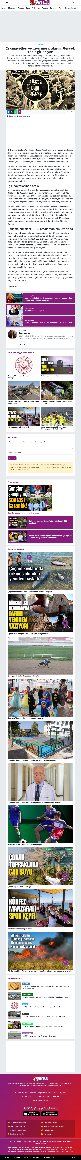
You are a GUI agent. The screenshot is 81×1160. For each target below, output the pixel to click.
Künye (69, 1141)
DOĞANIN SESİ (27, 994)
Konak (13, 1152)
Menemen (28, 1152)
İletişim (37, 1143)
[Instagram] (35, 1108)
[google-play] (49, 1113)
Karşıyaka (54, 1149)
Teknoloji (36, 8)
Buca (61, 1147)
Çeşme (67, 1147)
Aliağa (14, 1147)
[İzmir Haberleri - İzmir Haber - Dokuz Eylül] (39, 2)
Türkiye (53, 8)
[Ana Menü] (7, 3)
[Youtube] (42, 1108)
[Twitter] (24, 344)
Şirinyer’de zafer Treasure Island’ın (39, 1036)
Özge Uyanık (12, 116)
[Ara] (73, 2)
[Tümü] (72, 978)
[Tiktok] (46, 1108)
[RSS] (56, 1108)
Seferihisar (51, 1152)
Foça (14, 1149)
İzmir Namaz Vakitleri (18, 1126)
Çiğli (71, 1147)
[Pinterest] (31, 1108)
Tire (62, 1152)
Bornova (56, 1147)
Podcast (44, 1143)
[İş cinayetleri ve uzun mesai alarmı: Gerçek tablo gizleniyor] (40, 90)
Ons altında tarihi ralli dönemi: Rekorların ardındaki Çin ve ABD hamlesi (46, 987)
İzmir (3, 8)
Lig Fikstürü (44, 1141)
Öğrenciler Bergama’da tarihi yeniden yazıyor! (43, 1026)
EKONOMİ (26, 983)
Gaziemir (20, 1149)
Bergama (42, 1147)
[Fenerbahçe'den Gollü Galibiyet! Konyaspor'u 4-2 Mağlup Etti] (57, 416)
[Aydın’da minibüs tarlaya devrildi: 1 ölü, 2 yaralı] (57, 390)
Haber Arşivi (48, 1134)
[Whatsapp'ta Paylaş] (15, 112)
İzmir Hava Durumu (50, 1122)
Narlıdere (36, 1152)
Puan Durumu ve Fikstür (18, 1130)
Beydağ (49, 1147)
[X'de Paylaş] (12, 112)
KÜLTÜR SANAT (27, 1023)
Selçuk (58, 1152)
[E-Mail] (20, 344)
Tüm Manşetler (49, 1130)
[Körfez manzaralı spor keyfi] (24, 416)
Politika (21, 8)
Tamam (73, 1157)
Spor (28, 8)
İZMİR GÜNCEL (27, 1033)
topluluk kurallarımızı (28, 465)
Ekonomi (11, 8)
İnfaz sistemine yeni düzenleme (53, 376)
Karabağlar (37, 1149)
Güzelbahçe (28, 1149)
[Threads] (49, 1108)
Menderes (20, 1152)
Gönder (12, 458)
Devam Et (21, 341)
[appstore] (31, 1113)
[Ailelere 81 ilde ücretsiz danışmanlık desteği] (24, 365)
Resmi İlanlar (70, 8)
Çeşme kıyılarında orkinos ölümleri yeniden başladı (45, 997)
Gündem (25, 1014)
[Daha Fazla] (19, 112)
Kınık (8, 1152)
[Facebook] (24, 1108)
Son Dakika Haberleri (17, 1134)
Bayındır (28, 1147)
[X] (28, 1108)
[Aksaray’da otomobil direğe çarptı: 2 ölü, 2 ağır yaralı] (24, 390)
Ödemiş (43, 1152)
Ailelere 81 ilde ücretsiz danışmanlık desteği (42, 1007)
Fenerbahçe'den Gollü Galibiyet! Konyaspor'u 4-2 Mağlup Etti (53, 428)
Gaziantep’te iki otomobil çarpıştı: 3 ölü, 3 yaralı (44, 1017)
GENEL (40, 44)
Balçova (21, 1147)
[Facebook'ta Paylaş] (8, 112)
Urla (72, 1152)
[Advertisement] (40, 26)
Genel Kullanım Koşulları (57, 1141)
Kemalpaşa (63, 1149)
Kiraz (70, 1149)
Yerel (61, 8)
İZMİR (9, 1147)
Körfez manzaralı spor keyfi (18, 427)
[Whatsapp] (53, 1108)
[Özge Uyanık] (12, 334)
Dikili (9, 1149)
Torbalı (67, 1152)
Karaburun (46, 1149)
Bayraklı (35, 1147)
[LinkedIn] (38, 1108)
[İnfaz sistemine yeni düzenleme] (57, 365)
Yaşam (45, 8)
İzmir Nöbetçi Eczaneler (18, 1122)
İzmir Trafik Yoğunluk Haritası (54, 1126)
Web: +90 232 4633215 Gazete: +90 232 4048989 (42, 1096)
